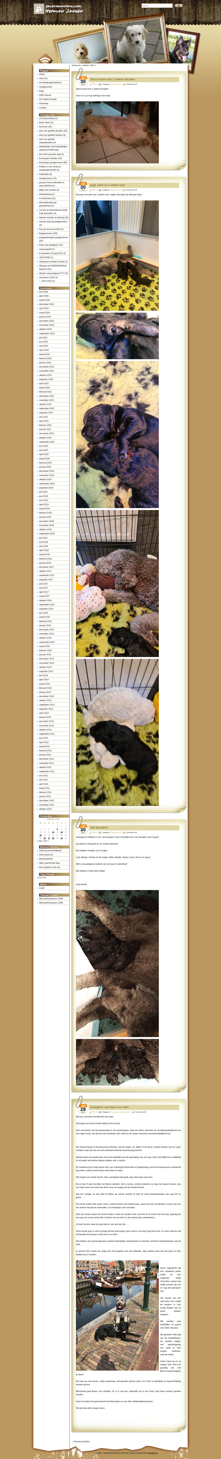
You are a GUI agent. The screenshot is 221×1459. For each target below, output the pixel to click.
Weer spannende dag (49, 863)
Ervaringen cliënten (48, 158)
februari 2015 (45, 650)
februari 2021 (45, 425)
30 (62, 838)
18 (41, 835)
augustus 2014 (46, 671)
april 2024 (44, 308)
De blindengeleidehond (50, 82)
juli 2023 (43, 337)
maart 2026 (44, 300)
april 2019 (44, 504)
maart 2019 (44, 508)
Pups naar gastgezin (49, 245)
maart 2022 (44, 387)
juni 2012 (43, 738)
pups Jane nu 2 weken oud (107, 185)
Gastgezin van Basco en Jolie (109, 1107)
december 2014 (46, 659)
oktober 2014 (45, 667)
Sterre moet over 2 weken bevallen (112, 79)
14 (53, 832)
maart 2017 (44, 596)
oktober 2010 (45, 809)
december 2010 (46, 800)
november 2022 (46, 371)
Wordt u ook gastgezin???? (52, 273)
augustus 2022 (46, 379)
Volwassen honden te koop (52, 261)
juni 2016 (43, 613)
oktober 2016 (45, 600)
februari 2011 (45, 792)
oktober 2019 (45, 479)
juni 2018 (43, 542)
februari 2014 (45, 688)
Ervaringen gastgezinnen (51, 162)
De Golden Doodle (48, 99)
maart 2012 (44, 746)
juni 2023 (43, 342)
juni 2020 (43, 446)
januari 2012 (45, 755)
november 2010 (46, 805)
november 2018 (46, 525)
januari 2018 (45, 563)
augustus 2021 (46, 412)
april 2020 (44, 454)
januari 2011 (45, 796)
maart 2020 (44, 458)
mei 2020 (43, 450)
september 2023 (47, 333)
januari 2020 (45, 467)
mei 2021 (43, 417)
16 (62, 832)
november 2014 (46, 663)
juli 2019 (43, 492)
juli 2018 (43, 538)
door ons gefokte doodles (51, 131)
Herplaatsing (45, 194)
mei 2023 (43, 346)
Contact (42, 108)
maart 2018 (44, 554)
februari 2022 (45, 392)
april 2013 (44, 713)
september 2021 (47, 408)
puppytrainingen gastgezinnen (53, 237)
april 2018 (44, 550)
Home (42, 74)
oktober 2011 (45, 767)
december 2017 (46, 567)
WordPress (153, 1453)
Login (42, 888)
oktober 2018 (45, 529)
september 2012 (47, 734)
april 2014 (44, 679)
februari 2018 (45, 559)
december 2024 (46, 304)
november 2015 (46, 634)
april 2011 (44, 784)
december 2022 (46, 367)
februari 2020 (45, 463)
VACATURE (44, 257)
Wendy (95, 84)
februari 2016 (45, 621)
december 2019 (46, 471)
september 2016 (47, 604)
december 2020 (46, 433)
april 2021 (44, 421)
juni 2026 (43, 292)
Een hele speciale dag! (50, 154)
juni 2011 (43, 775)
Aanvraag (43, 103)
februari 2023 (45, 358)
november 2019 (46, 475)
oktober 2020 (45, 438)
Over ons (43, 78)
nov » (46, 841)
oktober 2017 (45, 571)
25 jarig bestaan (46, 118)
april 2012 (44, 742)
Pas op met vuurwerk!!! (49, 229)
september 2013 (47, 705)
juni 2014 (43, 675)
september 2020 (47, 442)
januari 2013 (45, 717)
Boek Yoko (42, 878)
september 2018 (47, 533)
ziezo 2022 (47, 281)
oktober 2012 (45, 730)
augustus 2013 (46, 709)
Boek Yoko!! (44, 122)
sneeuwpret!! (45, 249)
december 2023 (46, 321)
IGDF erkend (45, 95)
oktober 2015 (45, 638)
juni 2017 (43, 584)
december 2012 (46, 721)
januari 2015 (45, 654)
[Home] (85, 12)
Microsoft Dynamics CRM (51, 898)
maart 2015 (44, 646)
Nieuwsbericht (46, 859)
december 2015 (46, 629)
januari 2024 (45, 317)
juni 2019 (43, 496)
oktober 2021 (45, 404)
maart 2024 (44, 312)
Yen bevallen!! (99, 827)
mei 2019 (43, 500)
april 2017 (44, 592)
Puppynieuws (45, 233)
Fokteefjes (44, 174)
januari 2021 (45, 429)
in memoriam (45, 198)
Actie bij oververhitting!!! (50, 850)
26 (45, 838)
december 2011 (46, 759)
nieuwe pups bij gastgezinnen (53, 221)
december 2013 (46, 696)
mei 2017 (43, 588)
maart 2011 (44, 788)
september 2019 (47, 483)
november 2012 (46, 725)
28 (53, 838)
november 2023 (46, 325)
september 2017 (47, 575)
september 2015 (47, 642)
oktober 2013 (45, 700)
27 (49, 838)
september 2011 (46, 771)
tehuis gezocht (46, 855)
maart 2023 (44, 354)
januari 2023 (45, 362)
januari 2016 (45, 625)
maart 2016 (44, 617)
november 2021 (46, 400)
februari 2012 (45, 750)
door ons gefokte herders (51, 135)
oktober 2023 (45, 329)
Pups (41, 91)
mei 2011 (43, 780)
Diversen (43, 126)
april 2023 (44, 350)
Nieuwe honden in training (51, 217)
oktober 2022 (45, 375)
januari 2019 (45, 517)
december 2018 (46, 521)
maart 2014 (44, 684)
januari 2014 (45, 692)
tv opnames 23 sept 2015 (51, 253)
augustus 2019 (46, 488)
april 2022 (44, 383)
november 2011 (46, 763)
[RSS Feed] (44, 57)
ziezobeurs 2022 (47, 277)
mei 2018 (43, 546)
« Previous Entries (81, 1441)
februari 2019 (45, 513)
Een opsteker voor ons (49, 867)
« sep (39, 841)
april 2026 (44, 296)
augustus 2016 (46, 609)
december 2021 (46, 396)
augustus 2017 (46, 579)
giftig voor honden (47, 190)
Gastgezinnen (45, 87)
